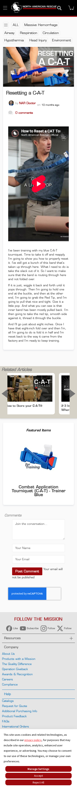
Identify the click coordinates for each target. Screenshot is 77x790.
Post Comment (27, 571)
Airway (9, 33)
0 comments (24, 112)
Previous (5, 393)
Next (72, 393)
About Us (8, 653)
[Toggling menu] (5, 8)
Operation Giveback (15, 669)
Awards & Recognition (17, 674)
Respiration (28, 33)
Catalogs (8, 700)
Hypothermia (14, 40)
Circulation (51, 33)
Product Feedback (14, 716)
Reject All (38, 782)
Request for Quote (14, 706)
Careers (7, 679)
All (16, 25)
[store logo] (34, 8)
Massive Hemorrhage (40, 25)
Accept (38, 775)
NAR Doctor (27, 103)
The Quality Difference (17, 664)
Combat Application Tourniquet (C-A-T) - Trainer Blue (39, 491)
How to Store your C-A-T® (24, 405)
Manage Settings (38, 769)
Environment (61, 40)
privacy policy (32, 740)
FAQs (5, 721)
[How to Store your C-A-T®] (29, 388)
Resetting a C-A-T (25, 93)
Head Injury (38, 40)
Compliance (10, 684)
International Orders (15, 726)
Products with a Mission (18, 658)
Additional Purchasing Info (19, 711)
